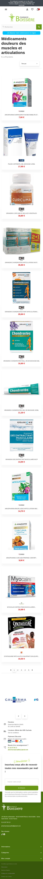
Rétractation (4, 867)
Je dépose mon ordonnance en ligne (21, 33)
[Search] (39, 27)
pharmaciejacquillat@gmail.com (11, 826)
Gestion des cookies (6, 876)
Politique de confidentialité (8, 873)
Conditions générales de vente (9, 863)
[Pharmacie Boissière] (21, 17)
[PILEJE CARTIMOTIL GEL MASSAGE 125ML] (21, 143)
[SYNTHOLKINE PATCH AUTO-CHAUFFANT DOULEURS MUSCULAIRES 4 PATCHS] (21, 635)
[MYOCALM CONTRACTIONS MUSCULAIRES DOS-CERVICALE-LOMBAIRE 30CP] (21, 586)
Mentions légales (5, 870)
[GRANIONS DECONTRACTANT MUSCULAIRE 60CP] (21, 439)
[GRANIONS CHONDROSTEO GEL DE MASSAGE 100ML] (21, 389)
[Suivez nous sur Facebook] (2, 840)
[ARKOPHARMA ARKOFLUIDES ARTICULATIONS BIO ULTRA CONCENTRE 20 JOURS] (21, 488)
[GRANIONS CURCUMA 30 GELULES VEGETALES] (21, 192)
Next (24, 716)
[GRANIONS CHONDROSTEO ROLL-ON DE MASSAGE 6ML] (21, 340)
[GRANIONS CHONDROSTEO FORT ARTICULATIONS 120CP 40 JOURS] (21, 291)
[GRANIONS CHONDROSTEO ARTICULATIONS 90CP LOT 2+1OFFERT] (21, 242)
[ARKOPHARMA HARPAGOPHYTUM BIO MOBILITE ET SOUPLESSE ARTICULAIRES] (21, 94)
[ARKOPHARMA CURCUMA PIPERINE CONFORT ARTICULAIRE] (21, 537)
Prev (18, 716)
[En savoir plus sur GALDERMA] (16, 700)
